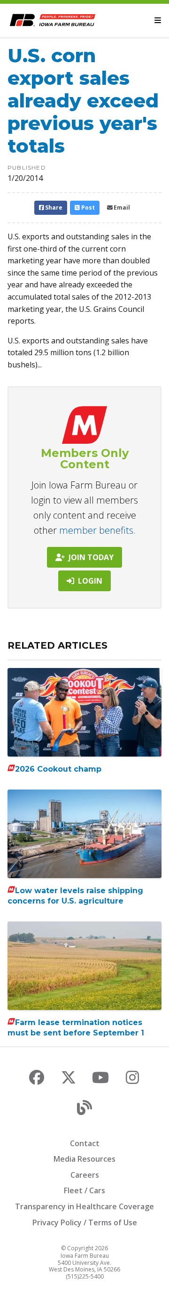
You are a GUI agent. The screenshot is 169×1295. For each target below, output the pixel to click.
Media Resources (84, 1159)
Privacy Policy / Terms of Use (84, 1222)
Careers (84, 1175)
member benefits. (97, 530)
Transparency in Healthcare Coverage (84, 1206)
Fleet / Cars (84, 1190)
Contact (85, 1143)
